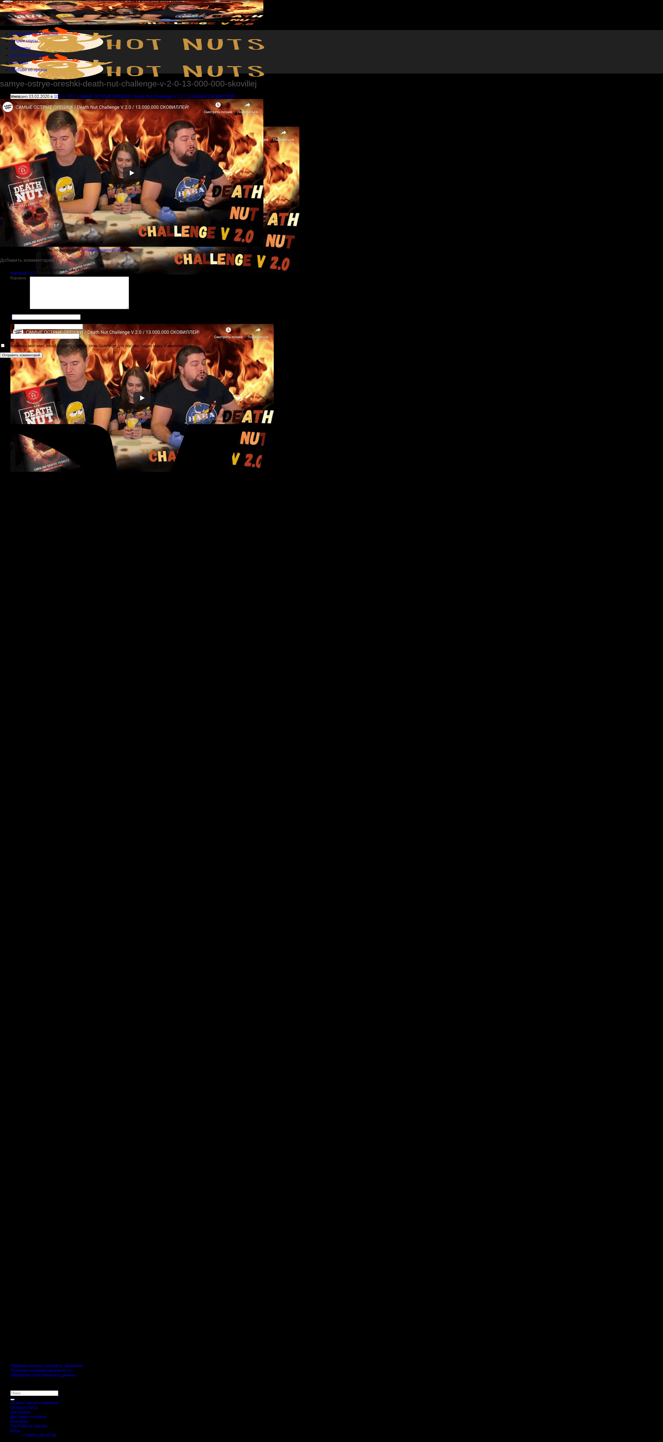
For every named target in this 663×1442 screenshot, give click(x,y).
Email (6, 326)
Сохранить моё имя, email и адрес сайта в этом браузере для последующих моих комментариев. (99, 346)
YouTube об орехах (28, 70)
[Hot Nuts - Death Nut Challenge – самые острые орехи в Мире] (132, 51)
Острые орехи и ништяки (34, 33)
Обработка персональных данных (43, 1375)
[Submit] (12, 1399)
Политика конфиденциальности (40, 1370)
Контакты (19, 62)
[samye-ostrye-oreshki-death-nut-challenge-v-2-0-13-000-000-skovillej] (131, 245)
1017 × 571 (64, 96)
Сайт (5, 336)
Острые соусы (24, 41)
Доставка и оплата (28, 55)
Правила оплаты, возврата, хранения (46, 1366)
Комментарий (14, 308)
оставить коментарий (101, 250)
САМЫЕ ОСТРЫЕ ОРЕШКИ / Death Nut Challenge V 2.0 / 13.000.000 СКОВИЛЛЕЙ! (156, 96)
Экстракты (20, 48)
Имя (5, 317)
